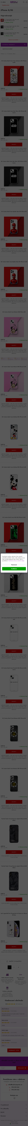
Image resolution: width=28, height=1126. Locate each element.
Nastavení (14, 565)
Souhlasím (14, 569)
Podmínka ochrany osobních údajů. (16, 560)
